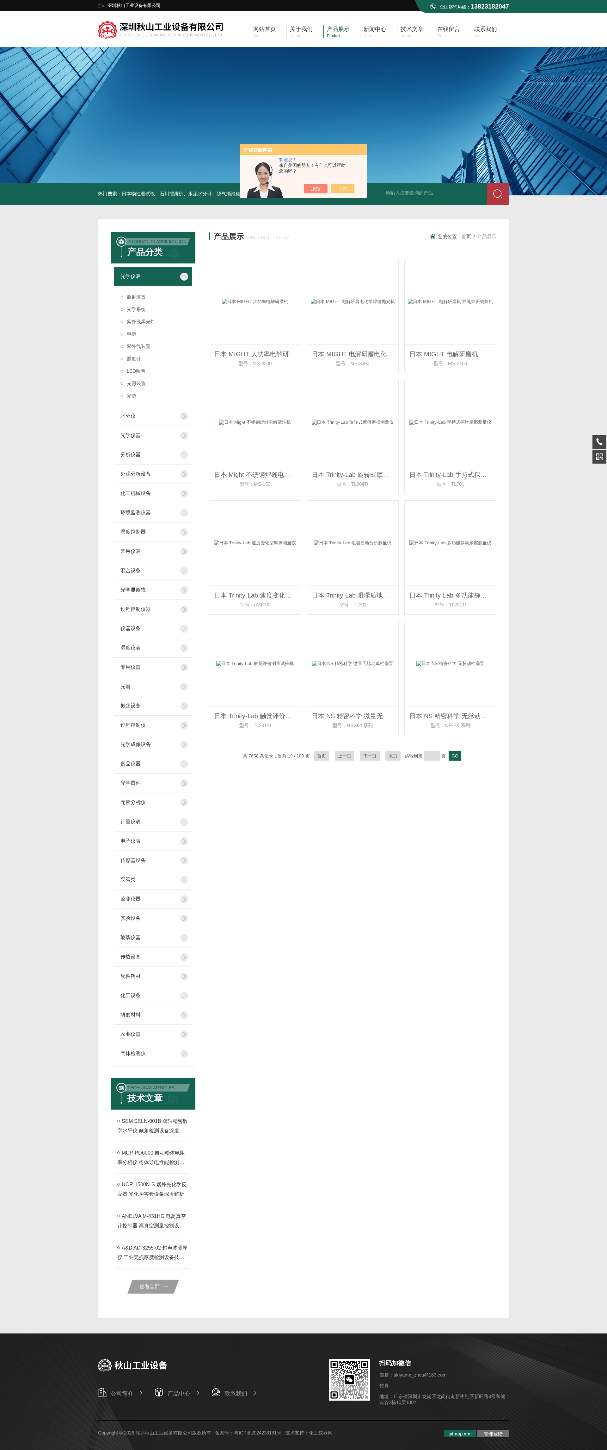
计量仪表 (130, 821)
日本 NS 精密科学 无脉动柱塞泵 (452, 715)
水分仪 (128, 416)
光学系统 (136, 309)
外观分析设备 (135, 474)
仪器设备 (130, 628)
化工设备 (130, 995)
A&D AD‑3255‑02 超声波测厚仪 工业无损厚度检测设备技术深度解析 (152, 1257)
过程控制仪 (133, 725)
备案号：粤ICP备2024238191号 (248, 1432)
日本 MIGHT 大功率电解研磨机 (257, 354)
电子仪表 (130, 841)
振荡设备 (130, 705)
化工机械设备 (135, 493)
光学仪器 (130, 435)
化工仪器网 (321, 1432)
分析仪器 (130, 454)
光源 (131, 395)
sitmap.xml (460, 1433)
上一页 (344, 755)
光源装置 (136, 383)
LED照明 (136, 371)
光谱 (125, 686)
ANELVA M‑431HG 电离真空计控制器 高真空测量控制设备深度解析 (151, 1225)
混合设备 (130, 570)
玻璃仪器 (130, 937)
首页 (466, 236)
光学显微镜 (133, 589)
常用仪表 (130, 551)
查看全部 (149, 1286)
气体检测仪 (133, 1053)
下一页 (370, 755)
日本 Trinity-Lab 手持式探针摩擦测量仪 (452, 474)
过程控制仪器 (135, 609)
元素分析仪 (133, 802)
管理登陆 (493, 1433)
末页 (393, 755)
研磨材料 (130, 1014)
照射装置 (136, 297)
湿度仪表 (130, 647)
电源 (131, 334)
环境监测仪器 (135, 512)
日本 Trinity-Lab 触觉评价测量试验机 (257, 715)
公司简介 (122, 1393)
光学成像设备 (135, 744)
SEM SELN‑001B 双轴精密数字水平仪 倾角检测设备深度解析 (152, 1130)
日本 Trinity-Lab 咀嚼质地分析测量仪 (355, 595)
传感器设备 (133, 860)
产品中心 (179, 1393)
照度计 (134, 358)
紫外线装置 (138, 346)
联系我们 (235, 1393)
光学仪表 (130, 276)
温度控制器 (133, 532)
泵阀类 (128, 879)
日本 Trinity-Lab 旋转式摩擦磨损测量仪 (355, 474)
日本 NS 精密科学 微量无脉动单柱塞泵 (355, 715)
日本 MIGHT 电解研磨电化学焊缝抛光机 (355, 354)
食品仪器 (130, 763)
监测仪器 (130, 899)
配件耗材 (130, 976)
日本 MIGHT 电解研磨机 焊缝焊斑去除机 (452, 354)
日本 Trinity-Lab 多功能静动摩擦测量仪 (452, 595)
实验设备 (130, 918)
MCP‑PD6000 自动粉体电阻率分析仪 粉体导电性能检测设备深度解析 (151, 1162)
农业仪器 (130, 1034)
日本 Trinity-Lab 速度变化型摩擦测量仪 (257, 595)
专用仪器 (130, 667)
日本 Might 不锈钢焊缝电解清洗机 (257, 474)
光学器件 (130, 783)
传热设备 (130, 956)
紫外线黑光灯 (141, 321)
